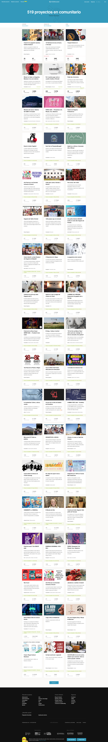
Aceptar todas (81, 739)
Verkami (54, 2)
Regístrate (93, 1)
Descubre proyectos (5, 1)
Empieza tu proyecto (15, 1)
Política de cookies (42, 740)
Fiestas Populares (54, 15)
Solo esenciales (72, 739)
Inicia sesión (86, 1)
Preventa (22, 1)
